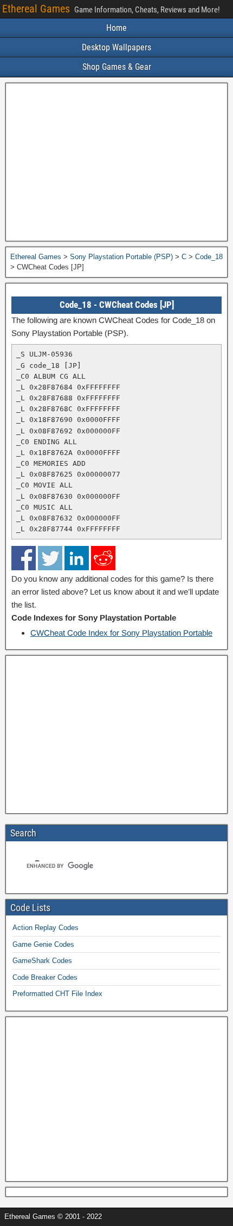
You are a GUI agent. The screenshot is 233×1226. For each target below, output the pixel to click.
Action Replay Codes (45, 928)
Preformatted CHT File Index (57, 994)
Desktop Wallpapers (116, 47)
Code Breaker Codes (44, 977)
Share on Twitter (50, 558)
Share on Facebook (23, 558)
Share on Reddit (103, 558)
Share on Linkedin (76, 558)
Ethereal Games (36, 8)
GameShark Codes (42, 961)
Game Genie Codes (43, 944)
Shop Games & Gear (116, 67)
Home (116, 28)
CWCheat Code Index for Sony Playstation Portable (121, 632)
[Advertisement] (116, 162)
